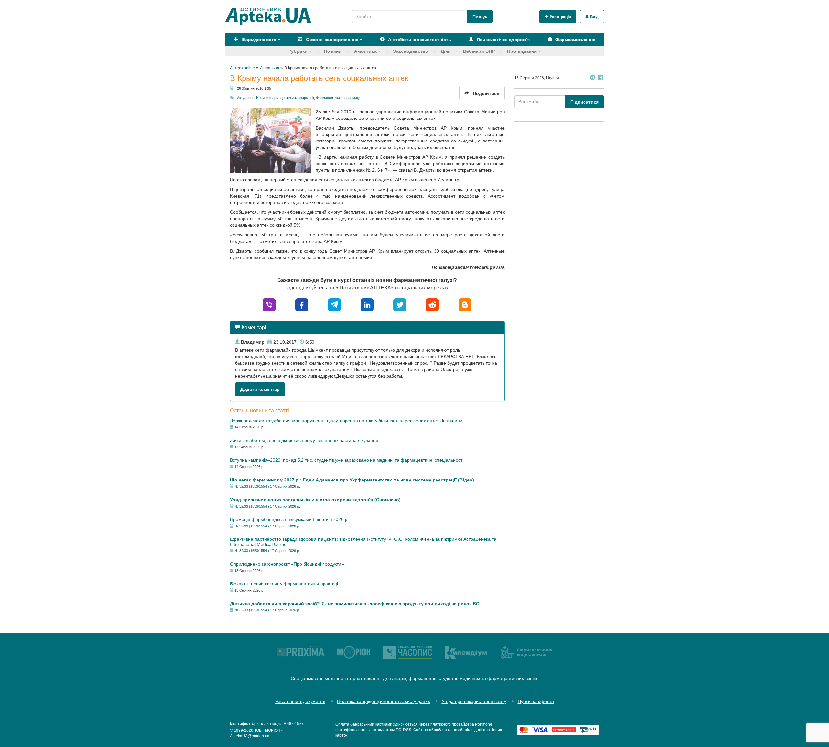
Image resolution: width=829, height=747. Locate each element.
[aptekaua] (465, 304)
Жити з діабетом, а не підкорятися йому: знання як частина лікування (304, 440)
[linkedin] (367, 304)
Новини (333, 51)
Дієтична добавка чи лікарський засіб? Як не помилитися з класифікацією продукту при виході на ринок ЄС (354, 603)
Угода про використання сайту (474, 701)
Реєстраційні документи (300, 701)
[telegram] (334, 304)
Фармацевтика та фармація (338, 98)
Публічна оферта (536, 701)
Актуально (245, 98)
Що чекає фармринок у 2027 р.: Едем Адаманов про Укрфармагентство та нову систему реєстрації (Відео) (352, 479)
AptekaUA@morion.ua (249, 736)
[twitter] (399, 304)
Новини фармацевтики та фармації (285, 98)
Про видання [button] (522, 51)
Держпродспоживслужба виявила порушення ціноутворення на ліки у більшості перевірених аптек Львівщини (346, 420)
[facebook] (301, 304)
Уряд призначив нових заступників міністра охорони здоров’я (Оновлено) (315, 499)
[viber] (269, 304)
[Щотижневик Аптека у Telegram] (592, 78)
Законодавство (410, 51)
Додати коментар (260, 389)
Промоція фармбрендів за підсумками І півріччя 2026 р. (289, 519)
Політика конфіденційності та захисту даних (383, 701)
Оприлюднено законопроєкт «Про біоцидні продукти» (287, 564)
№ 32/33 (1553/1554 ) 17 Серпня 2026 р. (267, 486)
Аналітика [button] (365, 51)
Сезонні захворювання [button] (331, 39)
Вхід (594, 17)
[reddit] (432, 304)
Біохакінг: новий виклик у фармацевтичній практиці (284, 583)
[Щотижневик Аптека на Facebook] (600, 78)
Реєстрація (560, 17)
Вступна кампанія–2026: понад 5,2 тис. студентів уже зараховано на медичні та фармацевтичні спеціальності (346, 460)
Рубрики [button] (298, 51)
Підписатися (584, 102)
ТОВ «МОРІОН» (268, 730)
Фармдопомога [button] (258, 39)
